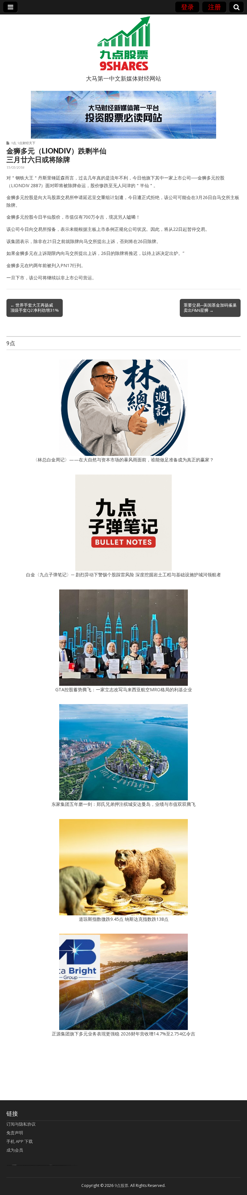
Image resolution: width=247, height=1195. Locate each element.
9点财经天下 (26, 143)
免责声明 (14, 1133)
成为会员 (14, 1150)
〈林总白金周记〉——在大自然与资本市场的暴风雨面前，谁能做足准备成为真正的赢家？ (123, 460)
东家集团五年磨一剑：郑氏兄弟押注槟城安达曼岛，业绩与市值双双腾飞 (123, 804)
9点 (13, 143)
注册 (214, 7)
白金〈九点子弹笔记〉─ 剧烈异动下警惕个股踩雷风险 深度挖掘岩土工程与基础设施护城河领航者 (123, 574)
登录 (187, 7)
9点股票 (121, 1185)
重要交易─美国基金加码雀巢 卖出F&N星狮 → (210, 307)
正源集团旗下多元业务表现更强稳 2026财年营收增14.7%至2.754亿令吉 (123, 1034)
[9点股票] (123, 43)
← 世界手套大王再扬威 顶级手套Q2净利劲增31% (34, 307)
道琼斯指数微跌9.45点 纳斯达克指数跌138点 (124, 919)
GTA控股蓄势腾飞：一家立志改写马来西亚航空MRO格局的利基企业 (123, 689)
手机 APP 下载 (19, 1141)
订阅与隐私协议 (21, 1124)
